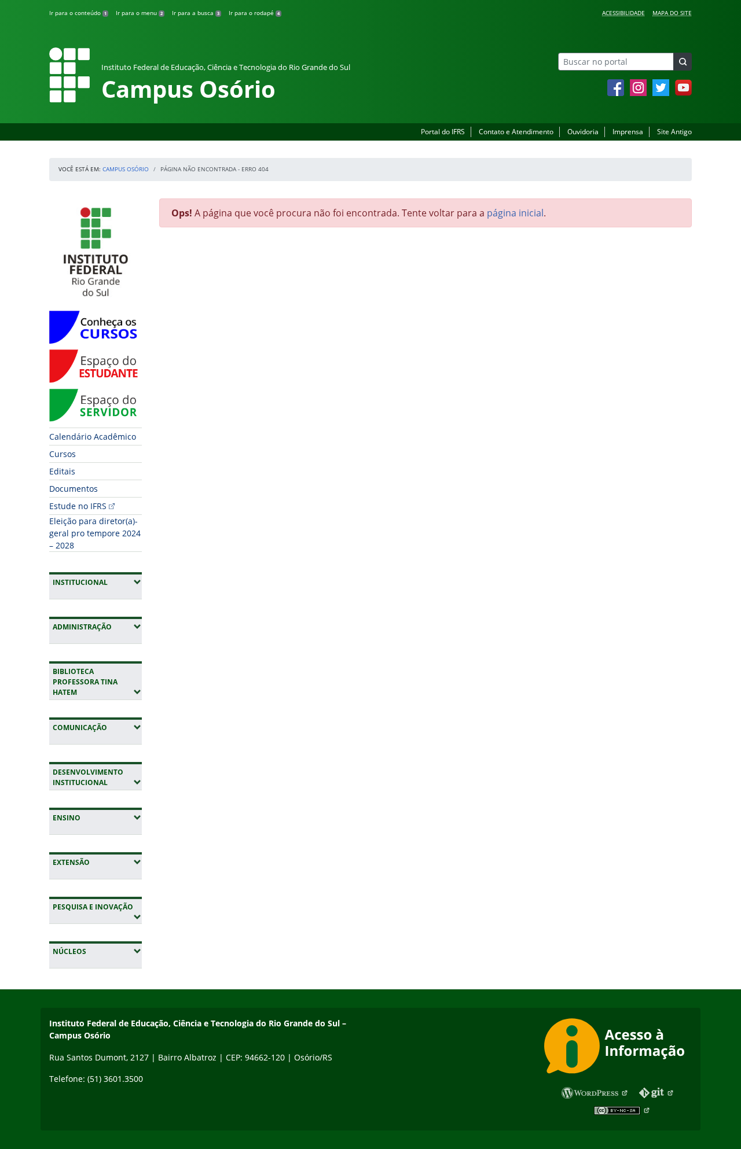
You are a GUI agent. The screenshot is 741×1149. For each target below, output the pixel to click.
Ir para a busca (195, 13)
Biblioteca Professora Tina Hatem (97, 681)
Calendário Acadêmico (92, 436)
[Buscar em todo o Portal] (682, 62)
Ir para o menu (139, 13)
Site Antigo (674, 132)
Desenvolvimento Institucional (97, 777)
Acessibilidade (623, 13)
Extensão (97, 862)
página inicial (515, 213)
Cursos (62, 453)
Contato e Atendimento (516, 132)
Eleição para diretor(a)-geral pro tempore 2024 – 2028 (95, 533)
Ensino (97, 817)
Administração (97, 626)
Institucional (97, 582)
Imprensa (627, 132)
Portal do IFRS (443, 132)
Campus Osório (125, 169)
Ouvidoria (583, 132)
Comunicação (97, 727)
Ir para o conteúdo (78, 13)
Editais (62, 471)
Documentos (73, 488)
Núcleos (97, 951)
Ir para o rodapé (254, 13)
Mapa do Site (672, 13)
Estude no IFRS (78, 505)
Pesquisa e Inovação (97, 906)
